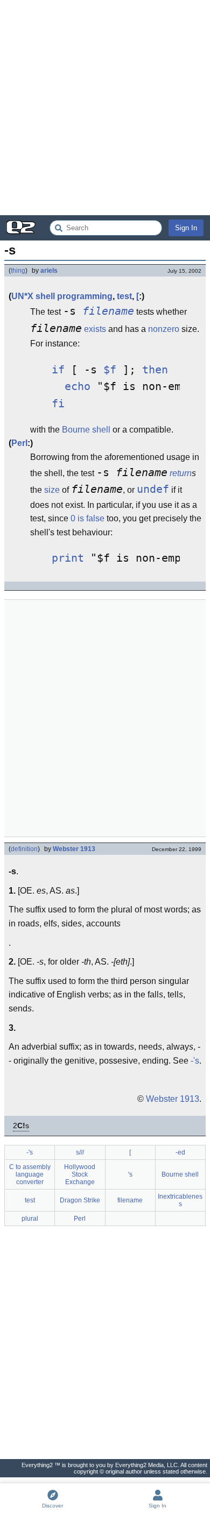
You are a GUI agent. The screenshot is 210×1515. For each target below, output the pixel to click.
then (155, 370)
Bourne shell (86, 429)
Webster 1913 (74, 849)
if (58, 370)
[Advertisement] (105, 108)
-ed (180, 1152)
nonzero (163, 329)
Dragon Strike (80, 1200)
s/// (80, 1152)
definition (24, 849)
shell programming (74, 296)
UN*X (22, 296)
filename (108, 311)
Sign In (186, 228)
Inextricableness (180, 1200)
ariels (49, 270)
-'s (195, 1060)
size (52, 489)
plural (30, 1218)
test (124, 296)
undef (153, 489)
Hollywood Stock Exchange (79, 1174)
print (68, 558)
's (130, 1174)
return (181, 473)
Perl (19, 443)
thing (18, 270)
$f (109, 370)
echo (77, 386)
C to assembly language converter (30, 1174)
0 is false (87, 518)
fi (58, 404)
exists (95, 329)
